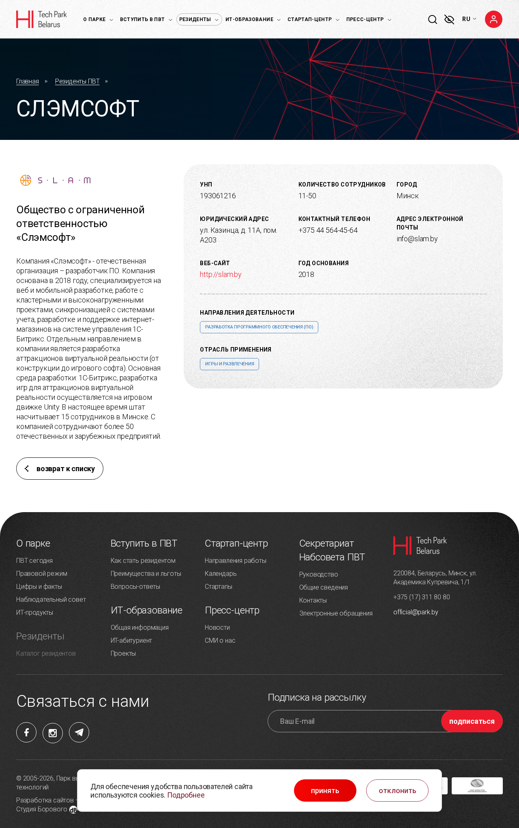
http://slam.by (220, 274)
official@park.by (415, 612)
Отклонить (397, 791)
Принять (325, 791)
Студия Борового (41, 809)
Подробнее (185, 795)
